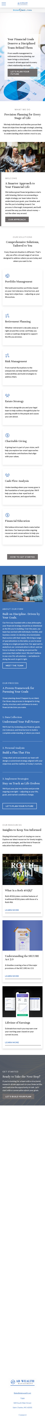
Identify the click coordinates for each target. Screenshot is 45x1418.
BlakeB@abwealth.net (22, 1393)
